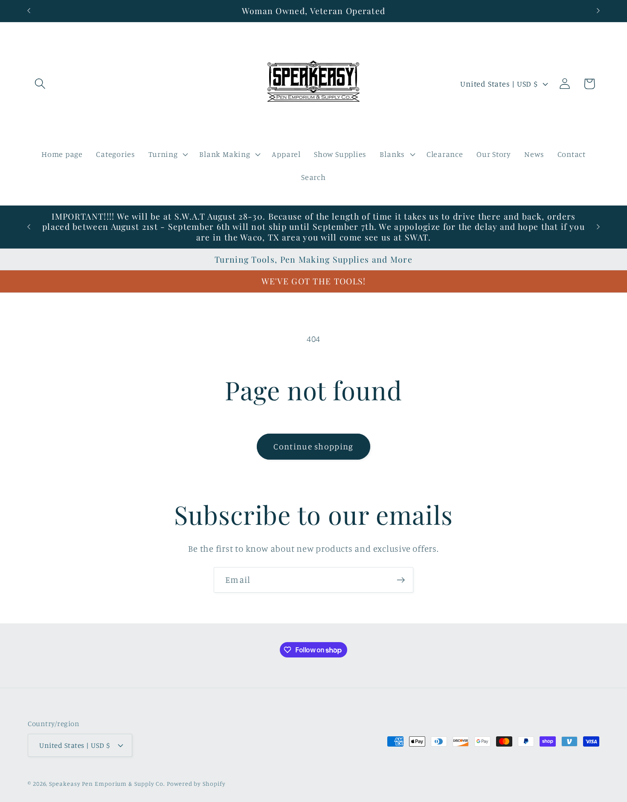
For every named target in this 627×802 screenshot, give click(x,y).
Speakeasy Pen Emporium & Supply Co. (107, 783)
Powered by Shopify (196, 783)
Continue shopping (313, 446)
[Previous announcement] (29, 10)
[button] (40, 84)
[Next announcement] (598, 10)
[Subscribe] (401, 580)
